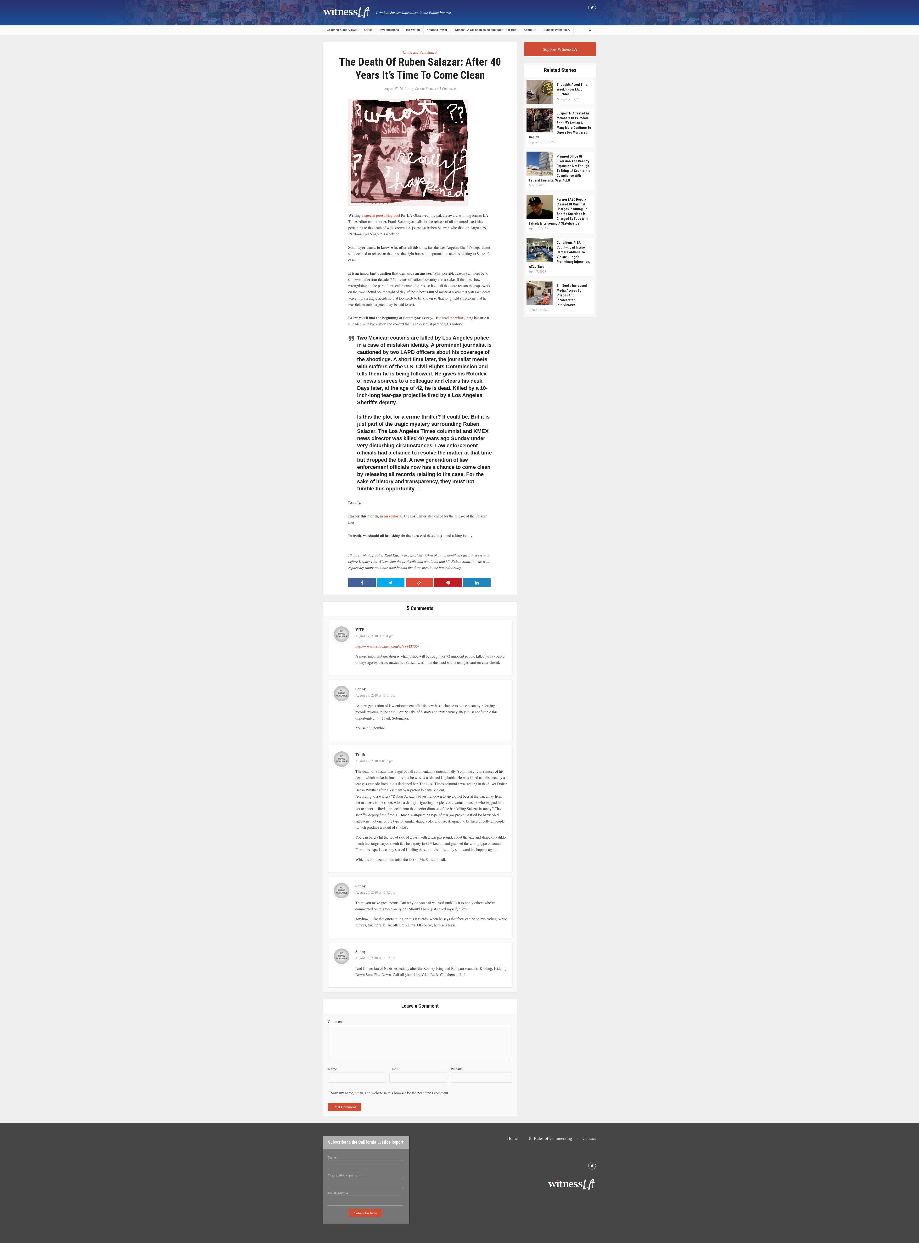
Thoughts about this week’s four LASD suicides (572, 89)
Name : (333, 1157)
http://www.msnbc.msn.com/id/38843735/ (387, 646)
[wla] (347, 12)
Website (457, 1068)
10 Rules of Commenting (550, 1138)
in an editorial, (391, 516)
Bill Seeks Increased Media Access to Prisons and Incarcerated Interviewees (572, 295)
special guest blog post (382, 215)
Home (512, 1138)
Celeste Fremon (425, 88)
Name (332, 1068)
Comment (335, 1021)
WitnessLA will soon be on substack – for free (485, 30)
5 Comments (447, 88)
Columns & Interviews (342, 30)
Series (368, 30)
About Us (530, 30)
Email (393, 1068)
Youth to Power (437, 30)
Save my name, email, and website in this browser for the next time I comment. (390, 1092)
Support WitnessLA (557, 30)
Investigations (389, 30)
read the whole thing (458, 317)
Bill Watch (413, 30)
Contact (589, 1138)
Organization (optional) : (345, 1175)
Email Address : (339, 1193)
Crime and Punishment (420, 52)
